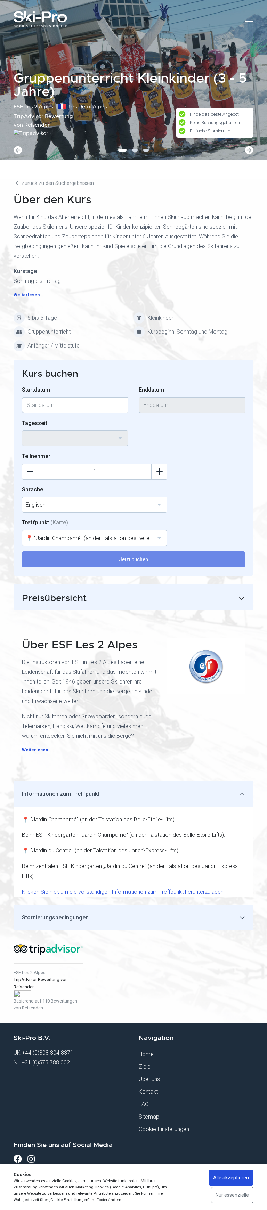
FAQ (144, 1104)
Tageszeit (34, 423)
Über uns (149, 1079)
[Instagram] (31, 1159)
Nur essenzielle (232, 1195)
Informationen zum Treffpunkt (60, 794)
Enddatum (151, 389)
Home (146, 1054)
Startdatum (36, 389)
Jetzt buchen (133, 559)
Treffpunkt (45, 522)
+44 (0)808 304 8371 (47, 1052)
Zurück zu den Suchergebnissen (57, 183)
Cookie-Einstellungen (164, 1129)
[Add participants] (159, 472)
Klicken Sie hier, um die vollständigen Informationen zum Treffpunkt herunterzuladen (123, 892)
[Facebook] (18, 1159)
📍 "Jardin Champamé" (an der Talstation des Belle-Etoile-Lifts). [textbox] (96, 538)
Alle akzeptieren (231, 1177)
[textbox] (75, 434)
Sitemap (149, 1116)
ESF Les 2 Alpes (30, 972)
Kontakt (148, 1091)
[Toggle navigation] (249, 19)
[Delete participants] (30, 472)
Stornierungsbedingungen (55, 917)
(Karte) (59, 522)
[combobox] (75, 438)
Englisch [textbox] (36, 504)
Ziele (145, 1066)
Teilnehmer (36, 456)
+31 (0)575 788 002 (46, 1062)
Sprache (32, 489)
